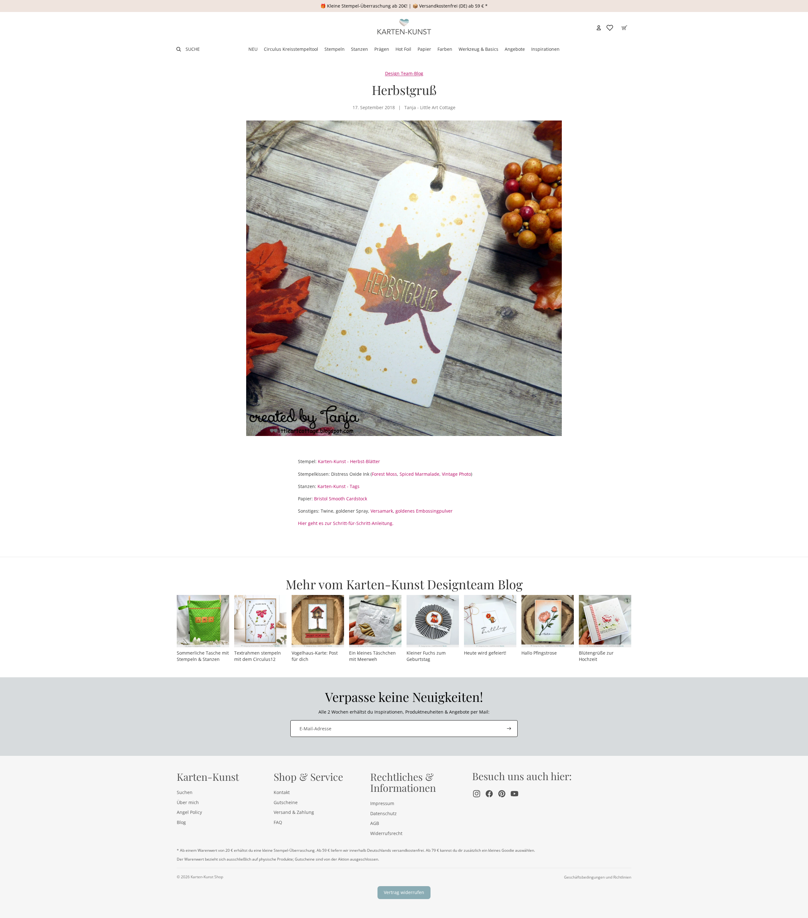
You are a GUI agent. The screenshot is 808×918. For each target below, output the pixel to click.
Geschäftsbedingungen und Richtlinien (597, 877)
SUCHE (193, 49)
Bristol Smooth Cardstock (340, 499)
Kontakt (282, 792)
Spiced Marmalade (419, 474)
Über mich (188, 802)
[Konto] (599, 28)
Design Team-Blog (404, 73)
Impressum (382, 803)
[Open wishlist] (609, 27)
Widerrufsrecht (386, 833)
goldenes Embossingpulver (424, 511)
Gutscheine (286, 802)
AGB (374, 823)
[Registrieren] (509, 728)
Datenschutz (383, 813)
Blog (181, 822)
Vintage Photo (456, 474)
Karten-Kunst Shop (207, 877)
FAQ (278, 822)
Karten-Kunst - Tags (338, 486)
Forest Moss (384, 474)
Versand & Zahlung (294, 812)
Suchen (185, 792)
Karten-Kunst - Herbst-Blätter (349, 461)
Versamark (382, 511)
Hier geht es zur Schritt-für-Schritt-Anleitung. (346, 523)
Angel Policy (189, 812)
